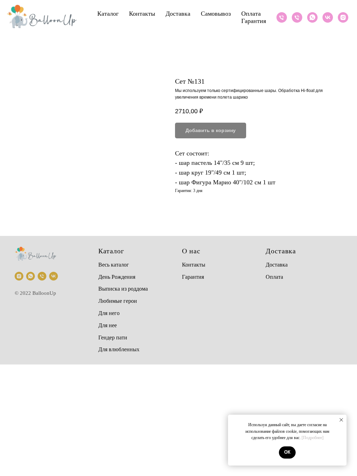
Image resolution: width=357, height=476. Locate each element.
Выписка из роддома (123, 289)
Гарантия (253, 20)
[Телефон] (281, 17)
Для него (109, 313)
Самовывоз (216, 13)
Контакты (142, 13)
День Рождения (116, 277)
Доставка (178, 13)
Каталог (108, 13)
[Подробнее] (313, 437)
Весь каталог (113, 265)
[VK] (327, 17)
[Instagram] (343, 17)
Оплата (251, 13)
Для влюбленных (118, 349)
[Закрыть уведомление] (341, 419)
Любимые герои (117, 301)
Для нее (107, 325)
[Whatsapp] (312, 17)
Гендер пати (112, 337)
